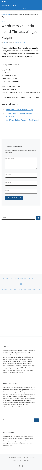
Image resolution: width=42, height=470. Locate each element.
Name (8, 174)
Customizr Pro (25, 460)
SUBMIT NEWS (27, 370)
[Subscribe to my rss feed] (2, 1)
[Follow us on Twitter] (5, 1)
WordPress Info (17, 457)
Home (3, 14)
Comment (10, 159)
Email (8, 182)
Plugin (8, 14)
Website (9, 191)
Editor (5, 42)
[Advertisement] (21, 245)
